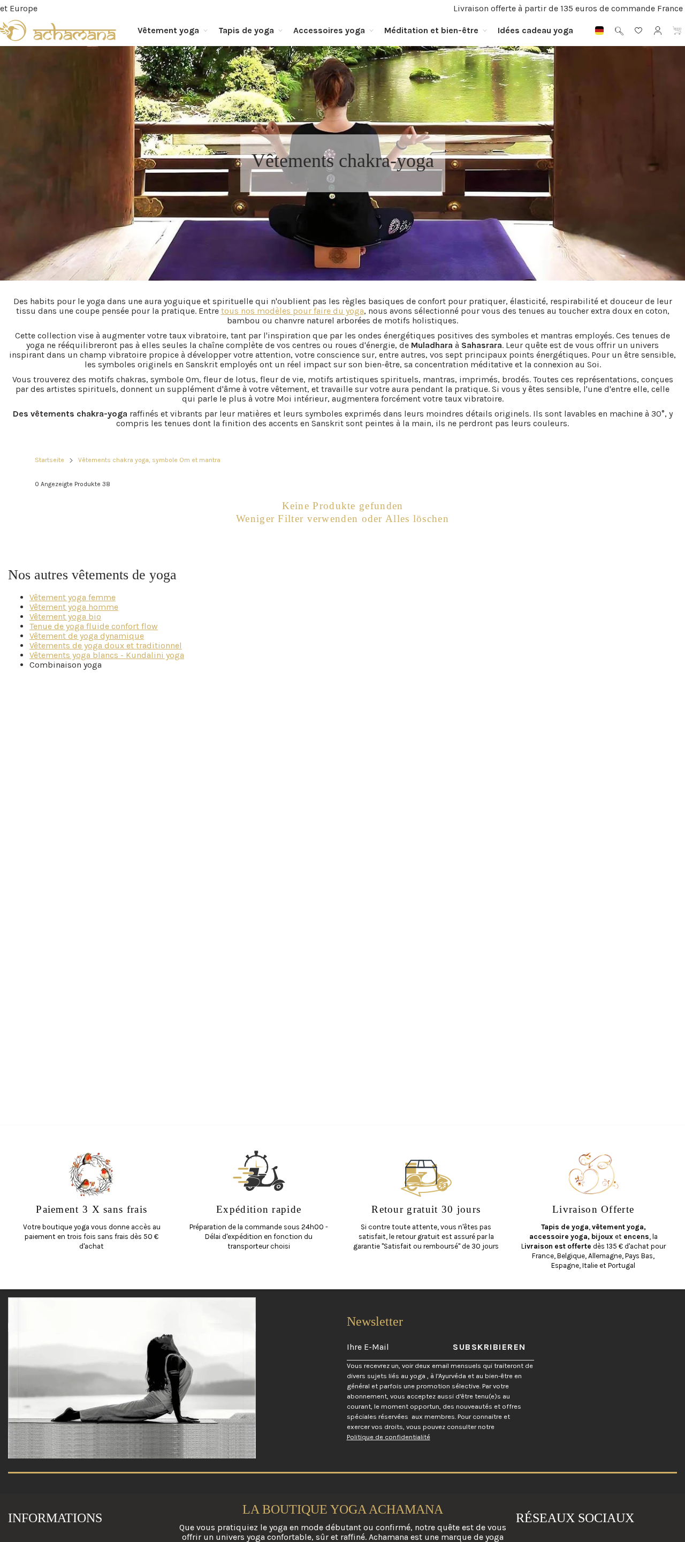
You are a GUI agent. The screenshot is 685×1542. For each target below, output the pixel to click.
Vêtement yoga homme (73, 607)
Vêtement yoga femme (72, 597)
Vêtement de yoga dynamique (86, 636)
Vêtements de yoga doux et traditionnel (105, 645)
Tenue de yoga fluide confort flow (93, 626)
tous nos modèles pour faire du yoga (292, 311)
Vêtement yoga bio (65, 616)
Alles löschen (417, 518)
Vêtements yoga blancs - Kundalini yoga (106, 655)
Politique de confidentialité (388, 1437)
